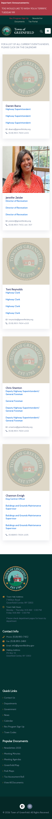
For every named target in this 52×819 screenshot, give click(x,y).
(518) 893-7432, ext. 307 (20, 225)
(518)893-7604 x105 (18, 535)
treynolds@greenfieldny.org (20, 319)
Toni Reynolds (14, 289)
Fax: (16, 641)
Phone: (17, 637)
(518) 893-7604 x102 (18, 431)
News (6, 715)
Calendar (8, 721)
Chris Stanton (14, 388)
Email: (20, 645)
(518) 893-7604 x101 (18, 133)
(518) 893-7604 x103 (18, 323)
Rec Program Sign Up (14, 726)
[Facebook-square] (22, 806)
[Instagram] (29, 806)
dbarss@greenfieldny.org (19, 129)
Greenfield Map (11, 765)
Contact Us (9, 697)
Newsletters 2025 (12, 748)
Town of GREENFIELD (24, 31)
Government (10, 709)
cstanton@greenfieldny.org (20, 427)
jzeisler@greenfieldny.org (19, 221)
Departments (10, 703)
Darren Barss (13, 106)
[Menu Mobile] (48, 31)
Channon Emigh (15, 495)
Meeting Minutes (12, 753)
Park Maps (9, 771)
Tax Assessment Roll (14, 777)
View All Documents (13, 782)
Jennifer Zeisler (14, 197)
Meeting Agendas (12, 759)
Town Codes (10, 732)
